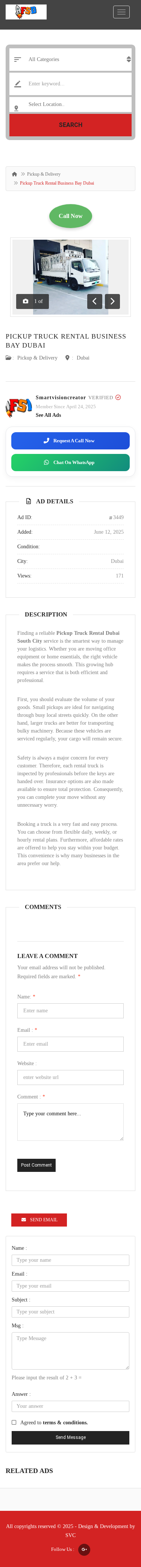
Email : (27, 1030)
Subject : (21, 1300)
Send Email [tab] (44, 1219)
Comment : (31, 1097)
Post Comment (36, 1165)
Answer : (21, 1394)
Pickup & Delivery (44, 174)
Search (70, 124)
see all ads (48, 415)
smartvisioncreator (61, 397)
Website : (27, 1063)
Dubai (83, 358)
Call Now (71, 216)
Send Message (71, 1437)
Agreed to (54, 1422)
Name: (26, 997)
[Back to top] (116, 1520)
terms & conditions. (65, 1422)
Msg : (18, 1325)
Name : (19, 1248)
